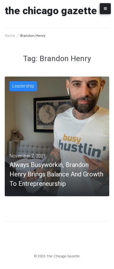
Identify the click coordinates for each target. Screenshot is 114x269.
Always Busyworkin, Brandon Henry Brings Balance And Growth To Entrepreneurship (56, 174)
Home (10, 36)
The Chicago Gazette (51, 11)
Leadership (23, 86)
